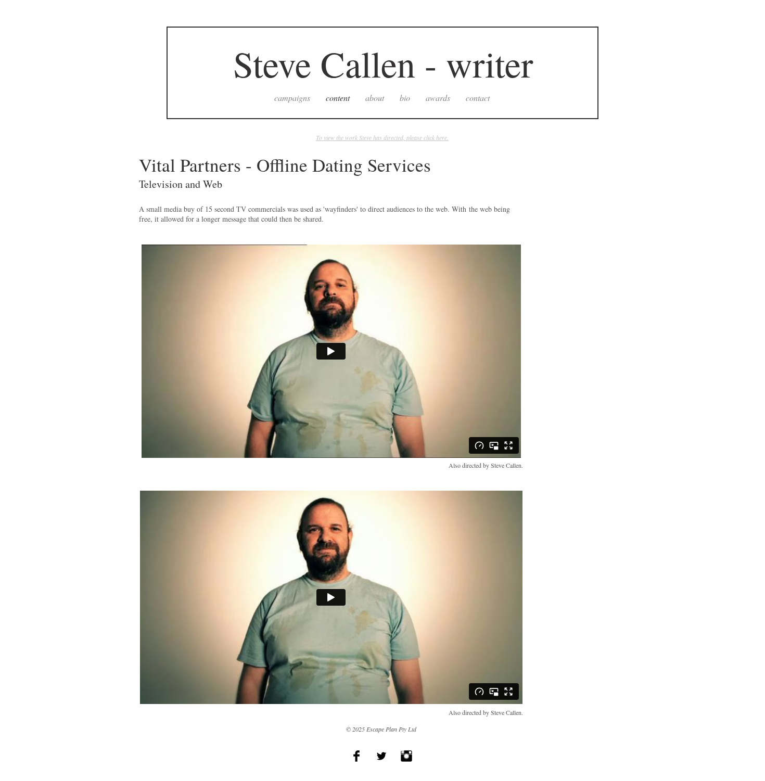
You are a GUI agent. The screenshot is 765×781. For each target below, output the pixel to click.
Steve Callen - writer (383, 63)
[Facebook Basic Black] (356, 756)
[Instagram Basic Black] (406, 756)
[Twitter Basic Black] (381, 756)
